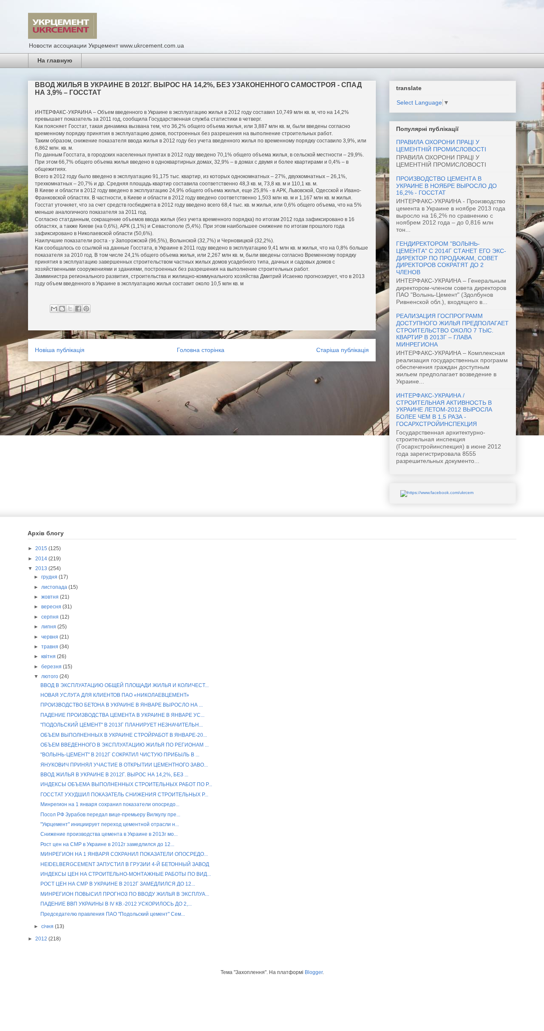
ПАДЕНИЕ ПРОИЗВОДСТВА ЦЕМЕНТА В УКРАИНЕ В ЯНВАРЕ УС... (122, 715)
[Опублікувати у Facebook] (78, 308)
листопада (54, 587)
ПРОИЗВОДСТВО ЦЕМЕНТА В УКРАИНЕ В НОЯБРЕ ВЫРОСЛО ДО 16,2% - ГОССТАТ (446, 185)
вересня (51, 607)
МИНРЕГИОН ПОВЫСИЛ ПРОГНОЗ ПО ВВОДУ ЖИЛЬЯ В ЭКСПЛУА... (124, 894)
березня (52, 667)
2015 (41, 548)
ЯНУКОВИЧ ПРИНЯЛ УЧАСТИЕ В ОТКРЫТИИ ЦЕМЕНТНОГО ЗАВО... (124, 765)
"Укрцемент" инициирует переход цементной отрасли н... (109, 824)
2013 (41, 568)
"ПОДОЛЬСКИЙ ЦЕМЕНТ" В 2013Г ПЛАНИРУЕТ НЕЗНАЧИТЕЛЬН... (121, 725)
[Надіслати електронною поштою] (54, 308)
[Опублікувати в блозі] (62, 308)
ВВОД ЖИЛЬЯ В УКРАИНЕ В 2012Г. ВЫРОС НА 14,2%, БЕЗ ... (114, 775)
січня (48, 926)
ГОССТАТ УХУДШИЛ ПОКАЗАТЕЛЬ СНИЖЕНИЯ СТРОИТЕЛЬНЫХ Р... (124, 795)
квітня (49, 656)
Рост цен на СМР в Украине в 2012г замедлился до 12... (107, 844)
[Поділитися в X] (70, 308)
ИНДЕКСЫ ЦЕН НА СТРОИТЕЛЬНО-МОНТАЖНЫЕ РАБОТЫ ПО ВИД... (125, 874)
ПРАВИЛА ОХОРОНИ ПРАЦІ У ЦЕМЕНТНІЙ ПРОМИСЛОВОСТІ (441, 146)
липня (49, 627)
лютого (50, 676)
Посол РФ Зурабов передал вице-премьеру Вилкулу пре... (110, 815)
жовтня (50, 597)
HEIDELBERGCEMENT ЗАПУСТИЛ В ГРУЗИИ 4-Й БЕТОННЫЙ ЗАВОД (124, 864)
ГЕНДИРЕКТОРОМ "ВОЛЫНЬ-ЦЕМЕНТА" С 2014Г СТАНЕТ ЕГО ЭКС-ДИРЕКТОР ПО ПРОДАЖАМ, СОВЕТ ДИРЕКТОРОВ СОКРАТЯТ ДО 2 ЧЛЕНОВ (451, 258)
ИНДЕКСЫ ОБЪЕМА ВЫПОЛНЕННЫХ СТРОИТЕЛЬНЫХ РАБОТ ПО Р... (126, 784)
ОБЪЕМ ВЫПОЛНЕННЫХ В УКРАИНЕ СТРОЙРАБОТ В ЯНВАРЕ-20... (123, 735)
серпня (50, 617)
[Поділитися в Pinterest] (86, 308)
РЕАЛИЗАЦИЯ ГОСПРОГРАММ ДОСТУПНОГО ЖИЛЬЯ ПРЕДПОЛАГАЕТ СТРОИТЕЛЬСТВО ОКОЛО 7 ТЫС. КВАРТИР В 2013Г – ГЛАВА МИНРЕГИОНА (452, 330)
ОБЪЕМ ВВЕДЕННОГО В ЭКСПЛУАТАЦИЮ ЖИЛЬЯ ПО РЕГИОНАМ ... (124, 745)
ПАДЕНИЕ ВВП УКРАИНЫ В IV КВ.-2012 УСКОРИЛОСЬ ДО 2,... (116, 904)
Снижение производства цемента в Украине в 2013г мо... (109, 834)
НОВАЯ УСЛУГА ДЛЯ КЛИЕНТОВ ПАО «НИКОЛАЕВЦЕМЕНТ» (114, 695)
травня (50, 647)
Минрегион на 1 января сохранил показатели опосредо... (109, 804)
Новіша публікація (60, 350)
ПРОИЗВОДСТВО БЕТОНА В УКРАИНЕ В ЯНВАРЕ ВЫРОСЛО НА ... (121, 705)
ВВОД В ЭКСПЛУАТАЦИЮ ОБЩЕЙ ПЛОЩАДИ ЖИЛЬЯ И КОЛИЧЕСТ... (124, 685)
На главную (54, 60)
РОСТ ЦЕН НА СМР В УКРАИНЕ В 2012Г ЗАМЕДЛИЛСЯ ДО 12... (117, 884)
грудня (50, 577)
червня (50, 637)
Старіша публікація (342, 350)
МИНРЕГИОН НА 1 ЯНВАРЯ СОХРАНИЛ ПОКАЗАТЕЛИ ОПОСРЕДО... (124, 854)
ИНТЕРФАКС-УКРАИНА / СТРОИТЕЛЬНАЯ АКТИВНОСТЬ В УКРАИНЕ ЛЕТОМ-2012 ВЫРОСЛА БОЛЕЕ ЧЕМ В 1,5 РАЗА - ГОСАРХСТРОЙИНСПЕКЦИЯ (444, 409)
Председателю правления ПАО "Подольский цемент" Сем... (112, 914)
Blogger (314, 972)
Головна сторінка (200, 350)
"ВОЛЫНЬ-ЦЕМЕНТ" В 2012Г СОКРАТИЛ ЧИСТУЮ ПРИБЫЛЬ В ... (119, 755)
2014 (41, 559)
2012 (41, 939)
